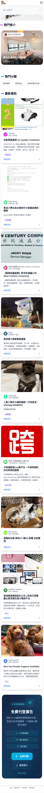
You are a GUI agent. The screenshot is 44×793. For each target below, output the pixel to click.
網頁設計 (18, 83)
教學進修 (6, 83)
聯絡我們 (17, 788)
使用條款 (24, 788)
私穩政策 (31, 788)
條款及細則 (22, 773)
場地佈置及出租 (33, 83)
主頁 (11, 788)
